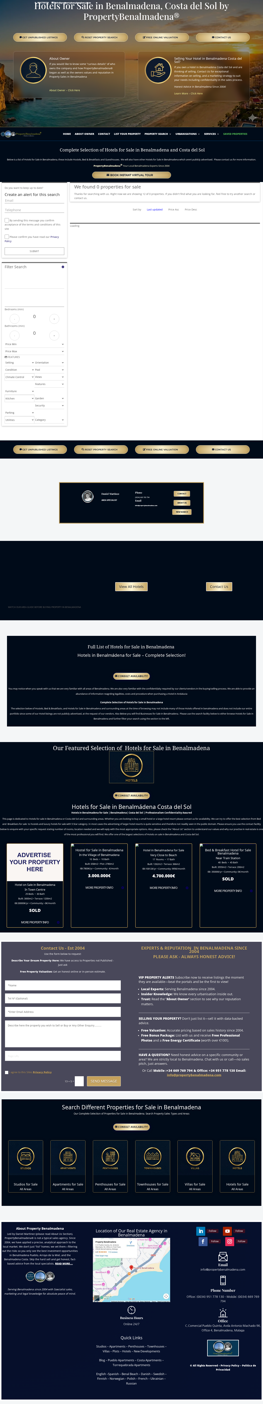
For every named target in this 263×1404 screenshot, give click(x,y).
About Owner (59, 58)
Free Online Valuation (162, 37)
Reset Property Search (101, 37)
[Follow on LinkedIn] (5, 113)
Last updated (155, 209)
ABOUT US (182, 503)
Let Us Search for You (22, 1386)
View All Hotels (131, 586)
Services (210, 134)
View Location (35, 916)
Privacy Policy (42, 1072)
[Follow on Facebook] (49, 113)
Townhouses (155, 1346)
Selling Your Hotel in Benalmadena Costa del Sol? (208, 60)
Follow (15, 112)
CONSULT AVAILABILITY (133, 676)
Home (67, 134)
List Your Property (127, 134)
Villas (106, 1351)
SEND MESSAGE (104, 1081)
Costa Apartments (149, 1360)
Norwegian (117, 1379)
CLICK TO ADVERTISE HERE (35, 878)
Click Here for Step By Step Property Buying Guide (44, 614)
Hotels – (128, 1351)
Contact (104, 134)
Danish (145, 1374)
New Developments (147, 1351)
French (143, 1379)
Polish (131, 1379)
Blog (102, 1360)
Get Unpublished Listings (40, 37)
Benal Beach (130, 1374)
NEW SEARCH (182, 511)
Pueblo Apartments (121, 1360)
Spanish (113, 1374)
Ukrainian (157, 1379)
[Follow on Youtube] (27, 113)
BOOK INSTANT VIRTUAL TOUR (131, 175)
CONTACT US (223, 37)
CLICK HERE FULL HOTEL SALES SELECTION (132, 665)
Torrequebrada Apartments (131, 1365)
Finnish (102, 1379)
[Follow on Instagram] (71, 113)
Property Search (156, 134)
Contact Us (219, 586)
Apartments (117, 1346)
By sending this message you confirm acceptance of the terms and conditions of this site (32, 225)
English (101, 1374)
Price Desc (191, 209)
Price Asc (173, 209)
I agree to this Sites (30, 1072)
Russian (131, 1383)
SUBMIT (34, 251)
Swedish (158, 1374)
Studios (101, 1346)
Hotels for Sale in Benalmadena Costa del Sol (131, 754)
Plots (116, 1351)
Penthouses (136, 1346)
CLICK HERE (26, 1178)
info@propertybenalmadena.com (194, 1075)
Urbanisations (186, 134)
